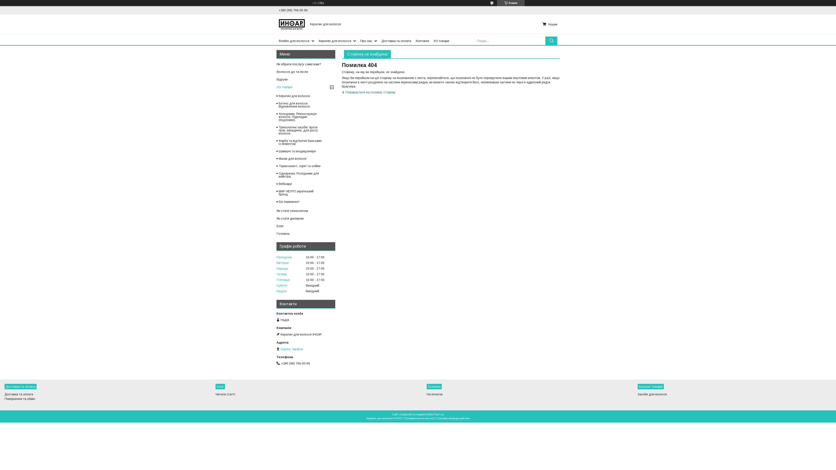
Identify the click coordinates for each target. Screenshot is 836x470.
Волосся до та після (292, 72)
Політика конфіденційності (453, 418)
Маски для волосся (292, 158)
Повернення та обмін (20, 399)
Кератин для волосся (335, 41)
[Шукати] (551, 41)
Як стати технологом (292, 211)
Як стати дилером (289, 218)
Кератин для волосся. (294, 96)
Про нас (366, 41)
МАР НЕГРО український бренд (296, 193)
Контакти (422, 41)
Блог (280, 226)
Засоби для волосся (652, 394)
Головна (282, 233)
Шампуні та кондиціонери (297, 151)
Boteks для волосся (294, 41)
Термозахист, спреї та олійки (299, 166)
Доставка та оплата (396, 41)
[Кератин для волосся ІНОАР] (292, 24)
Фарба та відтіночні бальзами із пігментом (300, 142)
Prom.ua (438, 414)
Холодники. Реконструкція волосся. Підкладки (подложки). (298, 117)
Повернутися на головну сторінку (371, 92)
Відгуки (282, 79)
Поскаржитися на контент (419, 418)
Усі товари (441, 41)
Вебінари (285, 184)
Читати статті (225, 394)
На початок (435, 394)
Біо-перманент (289, 201)
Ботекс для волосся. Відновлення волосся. (294, 105)
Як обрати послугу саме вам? (298, 64)
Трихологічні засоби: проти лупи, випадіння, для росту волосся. (298, 130)
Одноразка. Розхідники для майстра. (299, 175)
